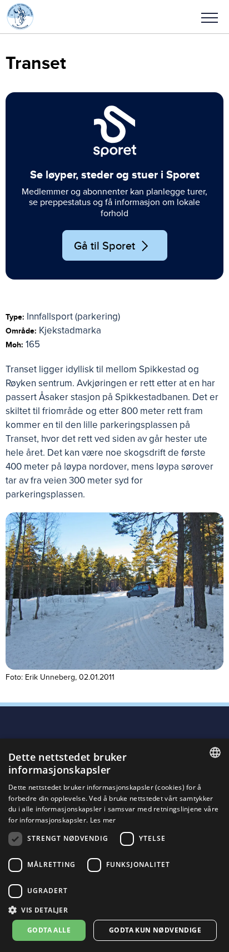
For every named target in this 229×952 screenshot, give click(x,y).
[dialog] (114, 845)
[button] (209, 17)
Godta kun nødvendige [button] (155, 930)
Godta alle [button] (49, 930)
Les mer (103, 820)
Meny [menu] (209, 17)
